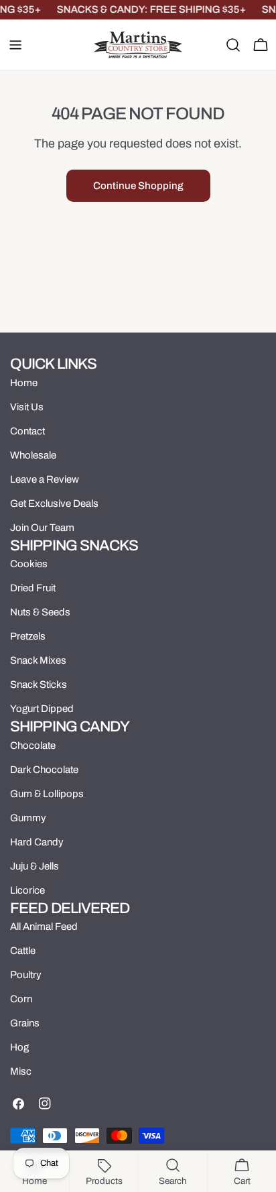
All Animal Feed (44, 926)
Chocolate (33, 745)
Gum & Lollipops (47, 793)
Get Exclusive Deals (54, 503)
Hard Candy (37, 842)
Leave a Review (44, 479)
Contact (27, 431)
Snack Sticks (38, 684)
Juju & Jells (34, 866)
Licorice (27, 890)
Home (24, 382)
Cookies (29, 563)
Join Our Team (42, 527)
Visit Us (27, 407)
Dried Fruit (33, 588)
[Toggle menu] (15, 45)
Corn (21, 999)
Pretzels (28, 636)
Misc (20, 1071)
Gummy (28, 818)
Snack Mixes (38, 660)
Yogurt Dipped (42, 708)
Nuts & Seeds (40, 612)
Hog (19, 1047)
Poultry (26, 974)
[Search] (233, 45)
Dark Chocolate (44, 769)
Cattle (23, 950)
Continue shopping (138, 185)
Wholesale (33, 455)
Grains (25, 1023)
